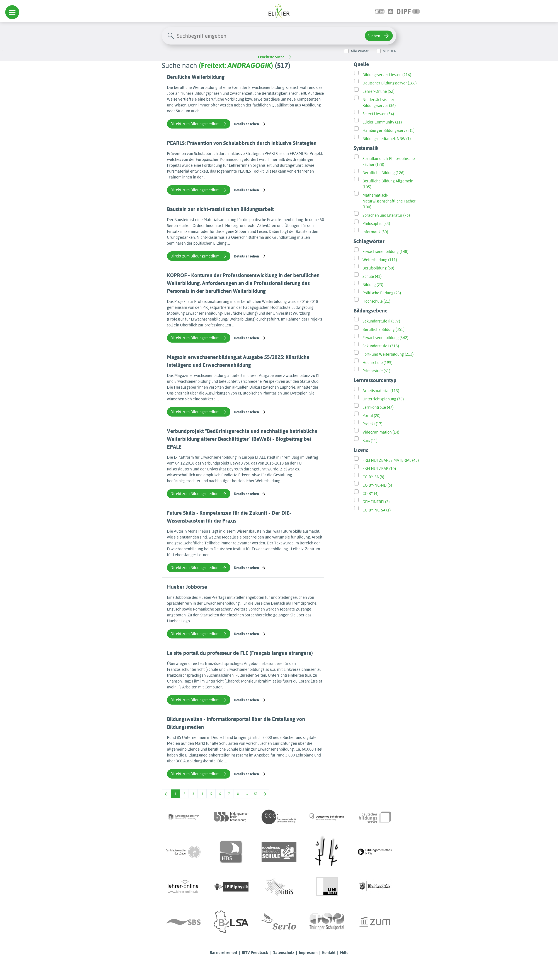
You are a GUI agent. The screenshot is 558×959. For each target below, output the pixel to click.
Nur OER (389, 51)
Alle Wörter (360, 51)
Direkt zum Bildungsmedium (194, 124)
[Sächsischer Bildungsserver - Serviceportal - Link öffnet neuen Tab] (183, 921)
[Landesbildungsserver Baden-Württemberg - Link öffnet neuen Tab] (183, 816)
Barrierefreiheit (223, 952)
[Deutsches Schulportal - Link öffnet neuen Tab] (327, 816)
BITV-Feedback (255, 952)
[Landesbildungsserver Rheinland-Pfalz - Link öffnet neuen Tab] (374, 886)
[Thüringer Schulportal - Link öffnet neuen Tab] (327, 921)
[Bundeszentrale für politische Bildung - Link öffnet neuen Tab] (279, 816)
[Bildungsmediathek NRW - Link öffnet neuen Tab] (374, 851)
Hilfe (344, 952)
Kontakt (328, 952)
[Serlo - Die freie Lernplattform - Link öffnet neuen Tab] (279, 921)
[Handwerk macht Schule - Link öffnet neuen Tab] (279, 851)
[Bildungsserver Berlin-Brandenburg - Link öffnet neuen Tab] (231, 816)
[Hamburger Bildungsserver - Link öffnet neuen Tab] (231, 851)
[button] (12, 12)
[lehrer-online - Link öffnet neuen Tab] (183, 886)
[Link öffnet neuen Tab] (408, 11)
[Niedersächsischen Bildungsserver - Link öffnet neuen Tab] (279, 886)
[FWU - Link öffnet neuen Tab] (183, 851)
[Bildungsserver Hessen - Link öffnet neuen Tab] (327, 851)
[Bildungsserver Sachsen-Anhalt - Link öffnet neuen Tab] (231, 921)
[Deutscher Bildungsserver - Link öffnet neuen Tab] (374, 816)
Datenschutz (283, 952)
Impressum (308, 952)
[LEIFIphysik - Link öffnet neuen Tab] (231, 886)
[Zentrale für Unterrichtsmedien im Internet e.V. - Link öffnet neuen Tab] (374, 921)
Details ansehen (246, 124)
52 (255, 794)
